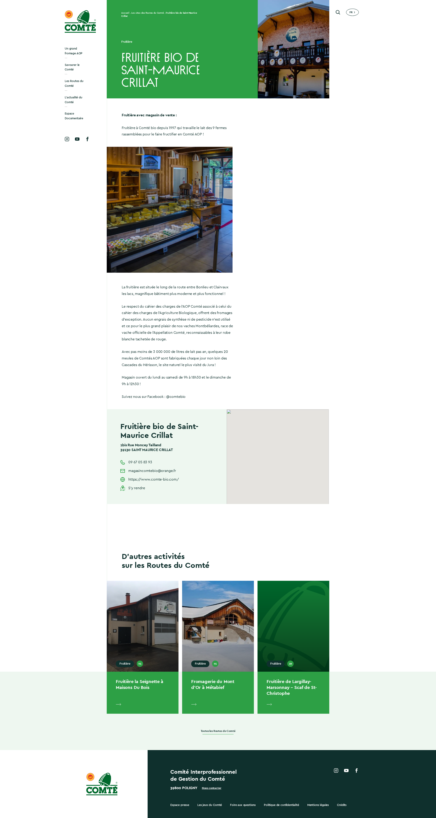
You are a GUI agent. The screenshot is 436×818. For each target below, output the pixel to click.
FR (351, 12)
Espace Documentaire (74, 116)
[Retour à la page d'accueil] (81, 21)
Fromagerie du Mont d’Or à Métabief (212, 684)
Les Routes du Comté (74, 83)
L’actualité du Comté (73, 100)
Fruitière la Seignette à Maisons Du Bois (139, 684)
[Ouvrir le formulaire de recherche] (338, 12)
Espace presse (179, 804)
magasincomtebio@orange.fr (152, 471)
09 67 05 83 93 (140, 462)
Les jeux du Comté (209, 804)
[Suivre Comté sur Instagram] (67, 139)
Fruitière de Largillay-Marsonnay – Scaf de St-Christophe (292, 687)
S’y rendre (136, 488)
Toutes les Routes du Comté (218, 731)
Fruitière (126, 41)
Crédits (342, 804)
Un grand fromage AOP (73, 51)
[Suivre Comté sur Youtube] (77, 139)
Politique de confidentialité (281, 804)
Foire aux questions (243, 804)
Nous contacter (211, 788)
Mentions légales (318, 804)
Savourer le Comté (72, 67)
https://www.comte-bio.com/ (153, 479)
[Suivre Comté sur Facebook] (87, 139)
